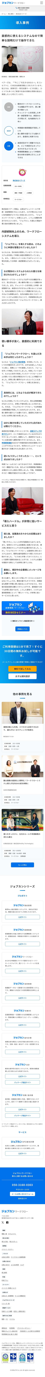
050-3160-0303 (23, 8)
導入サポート (13, 1241)
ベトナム (12, 1319)
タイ (7, 1319)
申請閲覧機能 (7, 443)
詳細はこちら (22, 629)
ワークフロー (18, 199)
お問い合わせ (6, 1265)
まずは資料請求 (22, 676)
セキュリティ (12, 1234)
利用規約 (12, 1328)
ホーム (4, 14)
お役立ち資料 (6, 1257)
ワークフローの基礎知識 (18, 1257)
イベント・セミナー (8, 1249)
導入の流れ (5, 1241)
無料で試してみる (22, 668)
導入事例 (10, 14)
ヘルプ (22, 1265)
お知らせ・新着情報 (8, 1296)
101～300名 (18, 186)
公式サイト (22, 917)
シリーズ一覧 (6, 1303)
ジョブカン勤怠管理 (17, 362)
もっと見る (22, 865)
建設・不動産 (18, 193)
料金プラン (5, 1280)
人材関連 (29, 193)
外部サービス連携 (7, 1311)
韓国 (3, 1319)
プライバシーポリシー (23, 1328)
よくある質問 (15, 1265)
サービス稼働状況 (20, 1296)
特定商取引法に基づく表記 (9, 1334)
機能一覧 (4, 1234)
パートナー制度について (9, 1288)
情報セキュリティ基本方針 (9, 1331)
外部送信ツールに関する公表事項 (30, 1331)
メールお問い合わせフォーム (22, 1194)
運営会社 (4, 1328)
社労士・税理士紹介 (19, 1311)
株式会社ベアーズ (19, 180)
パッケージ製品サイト (22, 1082)
